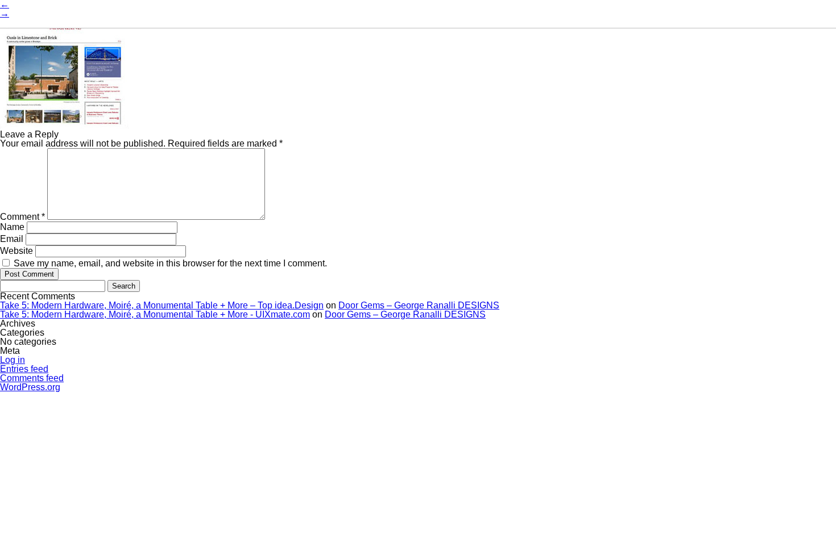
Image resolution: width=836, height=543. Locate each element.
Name (12, 227)
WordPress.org (30, 387)
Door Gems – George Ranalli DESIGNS (418, 305)
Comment (22, 217)
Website (16, 251)
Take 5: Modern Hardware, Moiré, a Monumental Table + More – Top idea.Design (162, 305)
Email (11, 239)
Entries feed (24, 369)
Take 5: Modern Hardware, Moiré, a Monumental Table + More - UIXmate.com (155, 314)
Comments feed (32, 378)
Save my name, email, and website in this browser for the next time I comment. (170, 263)
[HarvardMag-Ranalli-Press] (64, 125)
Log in (12, 360)
